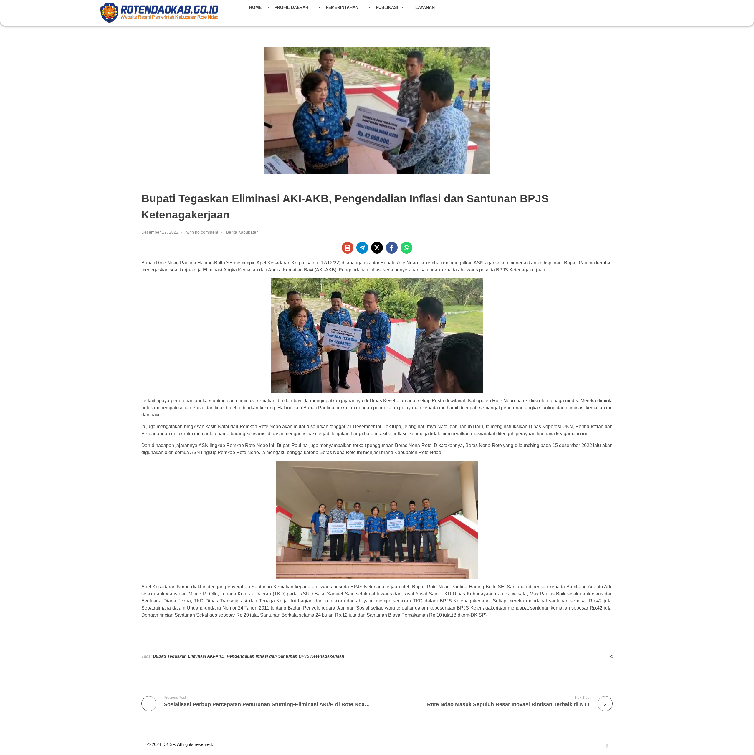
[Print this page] (347, 248)
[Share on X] (377, 248)
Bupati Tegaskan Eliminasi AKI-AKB (188, 656)
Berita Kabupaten (242, 232)
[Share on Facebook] (392, 248)
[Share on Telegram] (362, 248)
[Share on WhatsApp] (406, 248)
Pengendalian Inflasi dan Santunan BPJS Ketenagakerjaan (285, 656)
